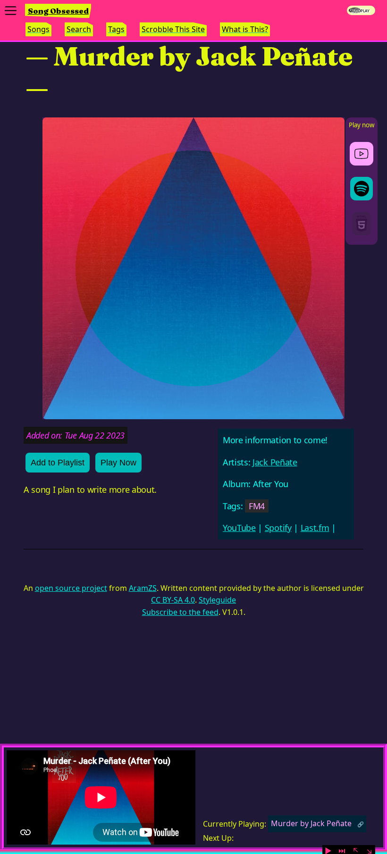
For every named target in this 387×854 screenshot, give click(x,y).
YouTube (239, 527)
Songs (38, 29)
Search (79, 29)
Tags (116, 29)
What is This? (245, 29)
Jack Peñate (274, 462)
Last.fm (315, 527)
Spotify (278, 527)
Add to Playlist (57, 462)
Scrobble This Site (173, 29)
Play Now (118, 462)
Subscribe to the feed (180, 612)
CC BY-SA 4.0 (173, 600)
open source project (71, 588)
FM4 (257, 506)
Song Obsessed (58, 11)
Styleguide (217, 600)
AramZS (143, 588)
